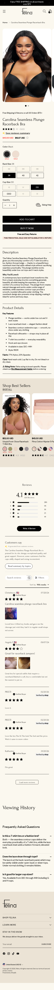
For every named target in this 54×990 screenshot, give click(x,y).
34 (23, 169)
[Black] (7, 154)
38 (9, 175)
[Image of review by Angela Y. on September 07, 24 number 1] (11, 663)
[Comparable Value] (27, 138)
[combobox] (39, 585)
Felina (18, 968)
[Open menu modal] (4, 11)
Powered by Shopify (9, 973)
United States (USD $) (13, 964)
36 (37, 169)
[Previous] (4, 3)
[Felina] (27, 11)
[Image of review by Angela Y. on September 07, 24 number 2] (24, 663)
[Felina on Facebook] (4, 954)
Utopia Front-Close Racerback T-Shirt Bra (16, 442)
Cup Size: (8, 182)
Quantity (6, 200)
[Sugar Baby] (15, 154)
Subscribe (46, 944)
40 (23, 175)
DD (37, 187)
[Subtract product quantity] (14, 205)
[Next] (50, 3)
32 (9, 169)
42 (37, 175)
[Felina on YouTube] (18, 954)
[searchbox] (15, 577)
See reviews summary (18, 133)
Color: (8, 147)
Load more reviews (27, 782)
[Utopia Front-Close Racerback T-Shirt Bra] (16, 414)
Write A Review (29, 528)
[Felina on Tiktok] (13, 954)
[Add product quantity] (5, 205)
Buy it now (27, 228)
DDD (9, 193)
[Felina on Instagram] (9, 954)
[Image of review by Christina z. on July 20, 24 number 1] (11, 613)
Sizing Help (46, 204)
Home (5, 22)
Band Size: (8, 164)
